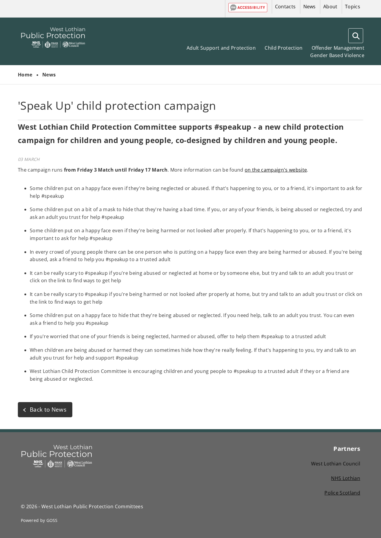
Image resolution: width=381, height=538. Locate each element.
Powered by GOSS (39, 520)
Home (25, 74)
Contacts (285, 6)
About (330, 6)
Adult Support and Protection (221, 48)
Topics (352, 6)
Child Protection (283, 48)
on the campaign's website (276, 170)
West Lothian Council (335, 463)
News (309, 6)
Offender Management (338, 48)
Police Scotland (342, 493)
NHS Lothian (345, 478)
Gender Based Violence (337, 55)
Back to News (48, 409)
